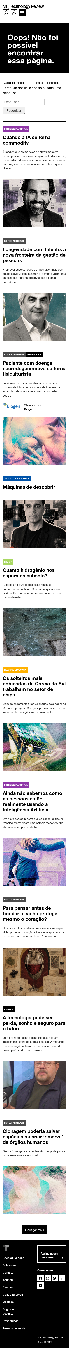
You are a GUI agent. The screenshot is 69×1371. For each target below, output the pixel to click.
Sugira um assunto (9, 1311)
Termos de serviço (15, 1328)
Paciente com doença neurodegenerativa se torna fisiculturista (34, 368)
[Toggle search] (6, 12)
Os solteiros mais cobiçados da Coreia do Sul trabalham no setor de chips (34, 686)
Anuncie (8, 1279)
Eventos (8, 1287)
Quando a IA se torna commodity (27, 140)
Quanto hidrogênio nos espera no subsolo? (29, 572)
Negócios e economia (15, 670)
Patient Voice (34, 355)
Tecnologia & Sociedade (16, 479)
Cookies (8, 1301)
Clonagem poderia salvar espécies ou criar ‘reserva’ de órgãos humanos (33, 1136)
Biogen (28, 409)
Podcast (8, 1009)
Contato (8, 1272)
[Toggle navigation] (22, 12)
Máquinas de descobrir (29, 487)
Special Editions (13, 1257)
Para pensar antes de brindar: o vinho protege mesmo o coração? (30, 913)
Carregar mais (34, 1230)
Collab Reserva (13, 1294)
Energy (8, 562)
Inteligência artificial (16, 129)
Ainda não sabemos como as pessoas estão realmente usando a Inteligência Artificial (32, 801)
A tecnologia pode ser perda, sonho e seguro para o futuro (34, 1023)
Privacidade (11, 1320)
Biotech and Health (14, 241)
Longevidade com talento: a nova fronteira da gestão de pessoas (34, 255)
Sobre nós (9, 1265)
